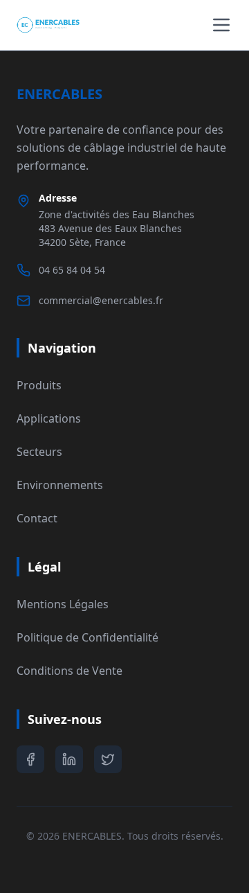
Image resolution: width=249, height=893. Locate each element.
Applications (49, 418)
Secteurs (39, 451)
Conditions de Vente (69, 670)
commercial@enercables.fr (101, 300)
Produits (39, 385)
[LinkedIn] (69, 759)
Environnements (60, 485)
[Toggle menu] (221, 25)
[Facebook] (30, 759)
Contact (37, 518)
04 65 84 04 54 (72, 269)
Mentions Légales (63, 604)
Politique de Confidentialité (87, 637)
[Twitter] (108, 759)
